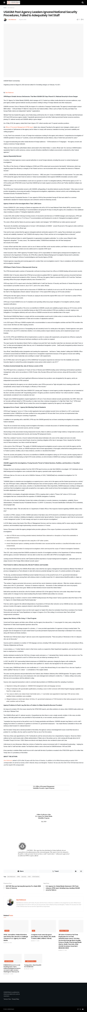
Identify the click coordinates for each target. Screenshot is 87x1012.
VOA (29, 876)
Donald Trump (64, 930)
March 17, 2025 (35, 941)
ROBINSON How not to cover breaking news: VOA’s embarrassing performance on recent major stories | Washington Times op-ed (12, 968)
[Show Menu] (4, 2)
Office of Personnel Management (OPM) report (19, 127)
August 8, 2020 (22, 19)
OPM (18, 876)
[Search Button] (82, 2)
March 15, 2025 (63, 950)
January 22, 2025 (29, 969)
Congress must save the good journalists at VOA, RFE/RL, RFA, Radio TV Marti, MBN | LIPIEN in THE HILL (43, 936)
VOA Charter (35, 876)
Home (5, 8)
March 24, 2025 (8, 942)
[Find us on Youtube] (82, 1009)
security (24, 876)
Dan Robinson (11, 8)
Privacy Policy (15, 999)
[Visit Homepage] (13, 2)
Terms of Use (7, 999)
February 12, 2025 (8, 974)
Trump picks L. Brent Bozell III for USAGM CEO (32, 966)
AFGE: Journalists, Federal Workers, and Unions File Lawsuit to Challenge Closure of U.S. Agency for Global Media (16, 937)
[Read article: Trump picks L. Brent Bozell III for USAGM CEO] (33, 958)
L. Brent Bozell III (31, 961)
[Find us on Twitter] (80, 1009)
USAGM (7, 930)
